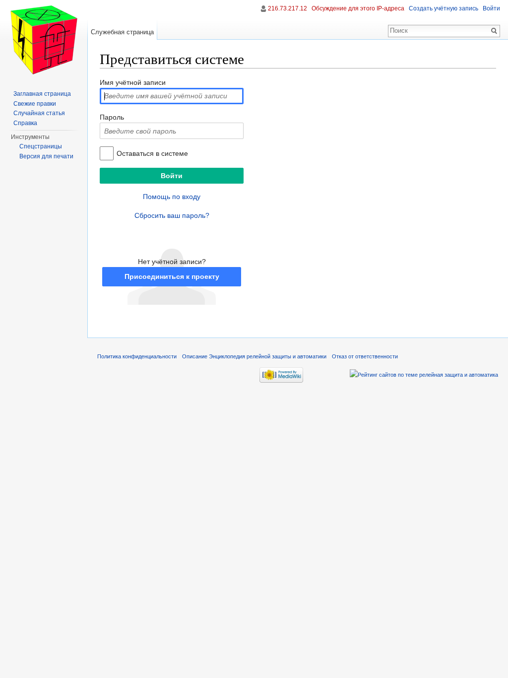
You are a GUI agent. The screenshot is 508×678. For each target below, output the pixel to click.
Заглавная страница (42, 93)
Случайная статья (39, 113)
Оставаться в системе (152, 153)
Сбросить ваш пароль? (171, 215)
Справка (25, 123)
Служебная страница (122, 32)
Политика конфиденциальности (137, 356)
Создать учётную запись (443, 8)
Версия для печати (46, 156)
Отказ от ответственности (365, 356)
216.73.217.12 (287, 8)
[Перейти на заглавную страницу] (43, 39)
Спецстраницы (40, 146)
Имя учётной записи (133, 82)
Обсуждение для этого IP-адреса (358, 8)
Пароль (112, 117)
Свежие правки (34, 103)
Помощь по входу (171, 197)
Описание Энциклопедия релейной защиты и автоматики (254, 356)
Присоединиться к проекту (172, 276)
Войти (491, 8)
